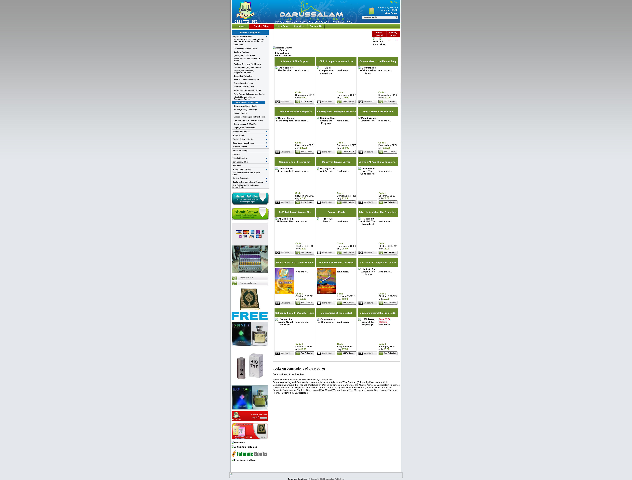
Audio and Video (240, 147)
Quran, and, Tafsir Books (244, 56)
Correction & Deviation (243, 83)
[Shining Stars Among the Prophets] (326, 123)
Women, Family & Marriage (245, 110)
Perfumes (237, 166)
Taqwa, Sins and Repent (244, 128)
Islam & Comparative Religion (246, 80)
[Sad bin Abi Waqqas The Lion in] (368, 274)
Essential (236, 154)
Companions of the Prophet (246, 102)
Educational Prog (240, 151)
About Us (299, 26)
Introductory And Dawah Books (247, 90)
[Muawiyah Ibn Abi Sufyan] (326, 171)
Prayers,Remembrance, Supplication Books (244, 72)
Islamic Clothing (240, 158)
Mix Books (238, 45)
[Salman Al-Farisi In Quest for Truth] (284, 324)
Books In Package (241, 52)
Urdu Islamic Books (241, 132)
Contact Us (316, 26)
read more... (301, 70)
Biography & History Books (245, 106)
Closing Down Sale (241, 178)
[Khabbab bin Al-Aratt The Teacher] (284, 293)
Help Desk (282, 26)
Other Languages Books (243, 143)
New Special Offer (240, 162)
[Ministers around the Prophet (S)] (368, 324)
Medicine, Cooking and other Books (249, 117)
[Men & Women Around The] (367, 120)
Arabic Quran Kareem (242, 169)
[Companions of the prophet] (284, 171)
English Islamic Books (242, 36)
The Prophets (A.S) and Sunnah (247, 68)
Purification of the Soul (244, 87)
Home (240, 26)
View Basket (391, 13)
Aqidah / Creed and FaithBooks (247, 64)
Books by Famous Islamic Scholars (248, 182)
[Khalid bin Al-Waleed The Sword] (326, 293)
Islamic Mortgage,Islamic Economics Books (244, 98)
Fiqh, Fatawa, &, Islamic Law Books (249, 94)
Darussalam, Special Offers (245, 48)
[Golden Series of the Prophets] (284, 120)
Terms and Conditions (298, 479)
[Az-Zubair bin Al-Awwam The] (284, 221)
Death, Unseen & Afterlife (245, 124)
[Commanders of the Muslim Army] (367, 73)
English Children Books (243, 139)
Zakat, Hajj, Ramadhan (243, 76)
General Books (240, 113)
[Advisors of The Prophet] (284, 70)
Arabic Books (238, 135)
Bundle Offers (261, 26)
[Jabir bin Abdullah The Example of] (368, 224)
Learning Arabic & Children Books (248, 120)
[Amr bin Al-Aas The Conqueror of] (368, 173)
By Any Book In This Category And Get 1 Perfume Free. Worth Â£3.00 (249, 40)
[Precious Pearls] (326, 221)
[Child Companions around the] (326, 73)
